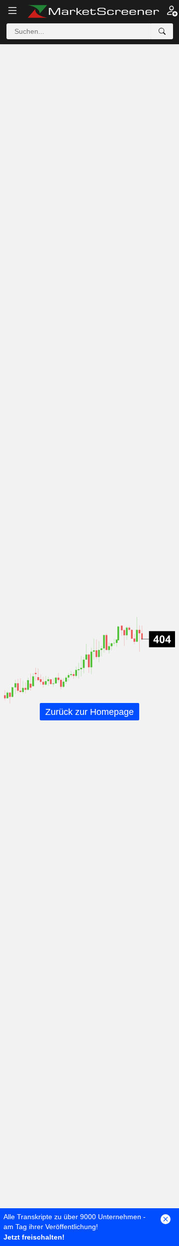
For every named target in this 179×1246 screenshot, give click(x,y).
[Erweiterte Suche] (162, 31)
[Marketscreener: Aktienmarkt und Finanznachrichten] (93, 11)
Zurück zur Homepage (89, 712)
